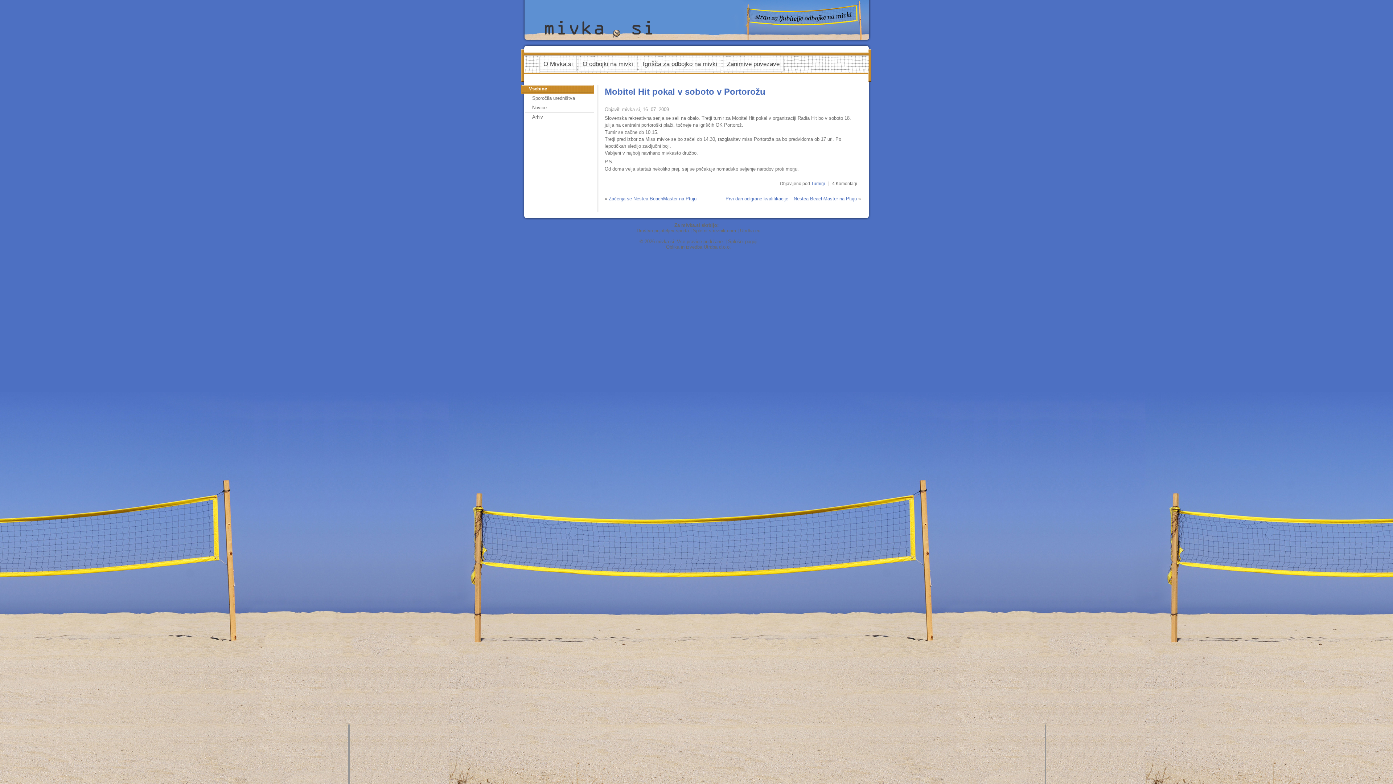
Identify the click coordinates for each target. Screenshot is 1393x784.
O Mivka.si (558, 64)
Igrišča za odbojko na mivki (680, 64)
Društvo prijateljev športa (663, 230)
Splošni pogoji (742, 241)
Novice (539, 107)
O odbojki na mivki (608, 64)
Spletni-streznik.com (714, 230)
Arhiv (537, 117)
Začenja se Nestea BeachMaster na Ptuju (652, 198)
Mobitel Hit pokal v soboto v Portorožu (685, 92)
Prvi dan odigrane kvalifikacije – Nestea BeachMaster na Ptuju (791, 198)
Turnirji (818, 183)
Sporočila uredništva (553, 98)
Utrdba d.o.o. (717, 247)
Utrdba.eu (750, 230)
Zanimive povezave (753, 64)
